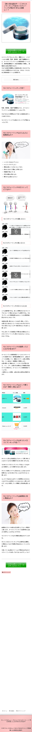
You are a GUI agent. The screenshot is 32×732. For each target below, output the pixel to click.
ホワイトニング (6, 572)
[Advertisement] (16, 642)
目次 (14, 79)
